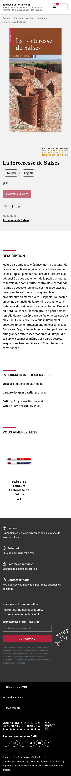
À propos (7, 757)
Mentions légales (39, 761)
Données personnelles (13, 761)
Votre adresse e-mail (21, 621)
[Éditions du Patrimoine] (55, 151)
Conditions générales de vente (32, 757)
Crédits (56, 761)
